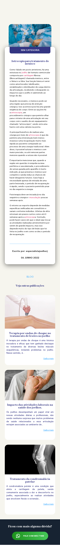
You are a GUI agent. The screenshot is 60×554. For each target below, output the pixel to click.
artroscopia (16, 112)
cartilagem (28, 75)
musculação (34, 197)
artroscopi (30, 217)
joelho (24, 72)
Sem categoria (30, 50)
